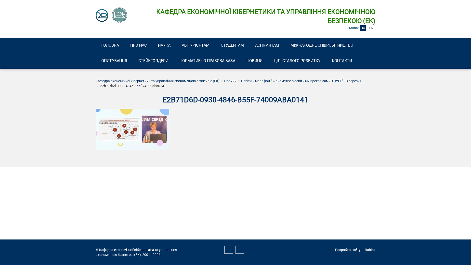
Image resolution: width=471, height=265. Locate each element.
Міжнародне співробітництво (321, 45)
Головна (110, 45)
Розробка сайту (348, 250)
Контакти (342, 60)
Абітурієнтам (195, 45)
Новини (254, 60)
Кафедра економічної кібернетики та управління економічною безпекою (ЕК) (158, 81)
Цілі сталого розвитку (297, 60)
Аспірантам (267, 45)
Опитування (114, 60)
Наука (164, 45)
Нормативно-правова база (207, 60)
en (371, 28)
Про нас (138, 45)
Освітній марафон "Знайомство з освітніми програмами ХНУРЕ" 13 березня (301, 81)
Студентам (232, 45)
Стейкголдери (153, 60)
